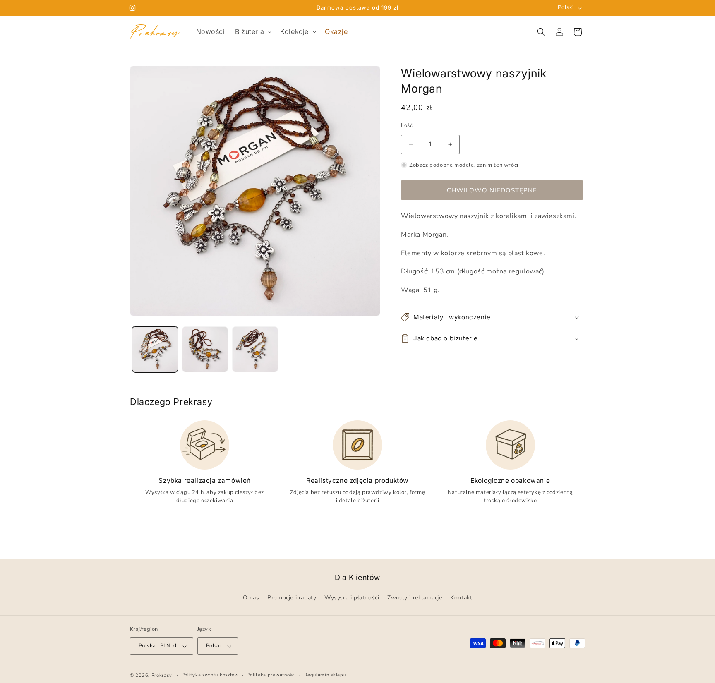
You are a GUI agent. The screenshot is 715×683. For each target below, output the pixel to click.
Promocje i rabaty (291, 598)
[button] (252, 31)
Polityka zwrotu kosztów (210, 675)
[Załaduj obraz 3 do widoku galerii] (255, 349)
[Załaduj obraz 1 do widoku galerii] (155, 349)
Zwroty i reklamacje (414, 598)
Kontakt (461, 598)
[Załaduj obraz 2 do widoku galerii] (205, 349)
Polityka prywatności (271, 675)
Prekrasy (161, 675)
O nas (251, 598)
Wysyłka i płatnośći (351, 598)
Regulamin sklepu (325, 675)
